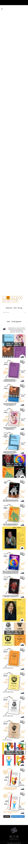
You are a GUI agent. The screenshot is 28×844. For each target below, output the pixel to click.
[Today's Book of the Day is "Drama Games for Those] (14, 802)
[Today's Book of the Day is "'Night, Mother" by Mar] (14, 442)
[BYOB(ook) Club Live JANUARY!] (14, 67)
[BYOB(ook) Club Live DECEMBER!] (14, 258)
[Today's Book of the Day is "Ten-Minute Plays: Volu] (14, 658)
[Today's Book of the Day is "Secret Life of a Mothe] (14, 418)
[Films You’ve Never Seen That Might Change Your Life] (14, 27)
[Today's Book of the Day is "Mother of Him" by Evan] (14, 370)
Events (6, 62)
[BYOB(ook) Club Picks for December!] (14, 153)
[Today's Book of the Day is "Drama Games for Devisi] (14, 778)
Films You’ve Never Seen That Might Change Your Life (14, 39)
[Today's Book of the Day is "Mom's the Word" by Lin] (14, 394)
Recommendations (9, 22)
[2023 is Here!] (14, 111)
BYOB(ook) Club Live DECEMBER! (14, 269)
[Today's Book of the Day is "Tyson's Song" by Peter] (14, 562)
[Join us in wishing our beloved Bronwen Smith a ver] (14, 610)
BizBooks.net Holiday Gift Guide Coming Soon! (14, 221)
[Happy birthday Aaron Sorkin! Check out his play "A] (14, 538)
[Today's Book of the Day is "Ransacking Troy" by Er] (14, 514)
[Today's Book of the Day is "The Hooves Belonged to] (14, 586)
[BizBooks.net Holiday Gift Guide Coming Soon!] (14, 209)
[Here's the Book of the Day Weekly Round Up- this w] (14, 346)
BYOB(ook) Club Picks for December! (14, 165)
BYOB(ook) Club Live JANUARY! (14, 79)
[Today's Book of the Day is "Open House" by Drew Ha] (14, 490)
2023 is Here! (14, 122)
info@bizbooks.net (14, 839)
